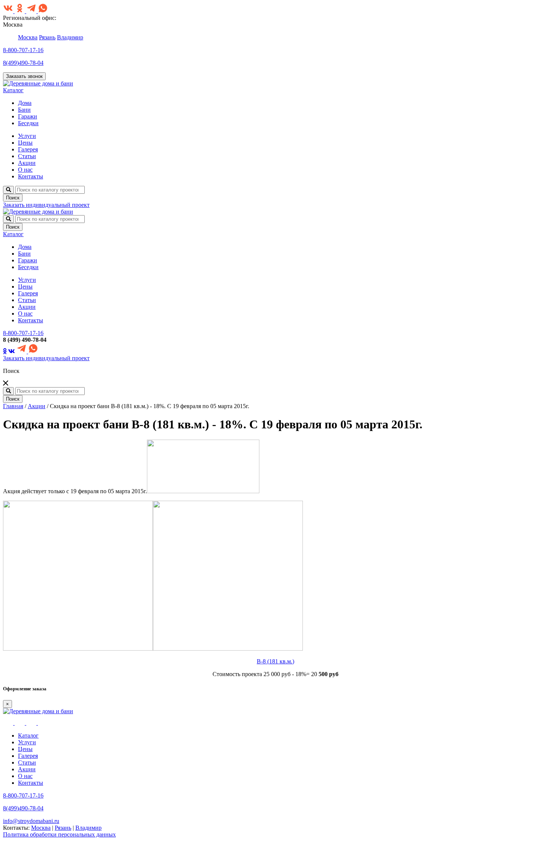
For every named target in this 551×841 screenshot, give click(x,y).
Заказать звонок (24, 76)
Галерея (28, 149)
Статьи (27, 156)
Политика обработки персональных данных (59, 834)
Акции (27, 163)
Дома (24, 103)
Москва (27, 37)
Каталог (13, 90)
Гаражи (27, 116)
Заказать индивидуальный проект (46, 205)
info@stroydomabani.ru (31, 821)
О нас (25, 169)
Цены (25, 142)
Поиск (12, 198)
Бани (24, 109)
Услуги (27, 136)
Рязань (47, 37)
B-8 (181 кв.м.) (275, 661)
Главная (13, 406)
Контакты (30, 176)
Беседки (28, 123)
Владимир (70, 37)
